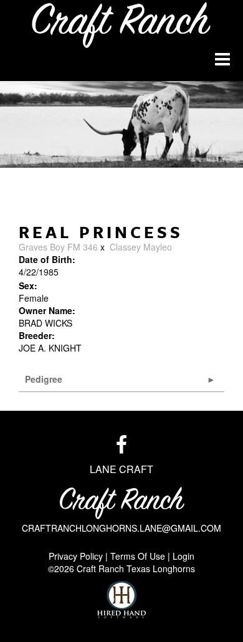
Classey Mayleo (141, 247)
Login (183, 556)
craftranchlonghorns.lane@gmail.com (121, 528)
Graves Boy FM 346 (58, 247)
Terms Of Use (137, 556)
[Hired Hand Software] (121, 599)
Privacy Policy (76, 556)
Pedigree (43, 379)
